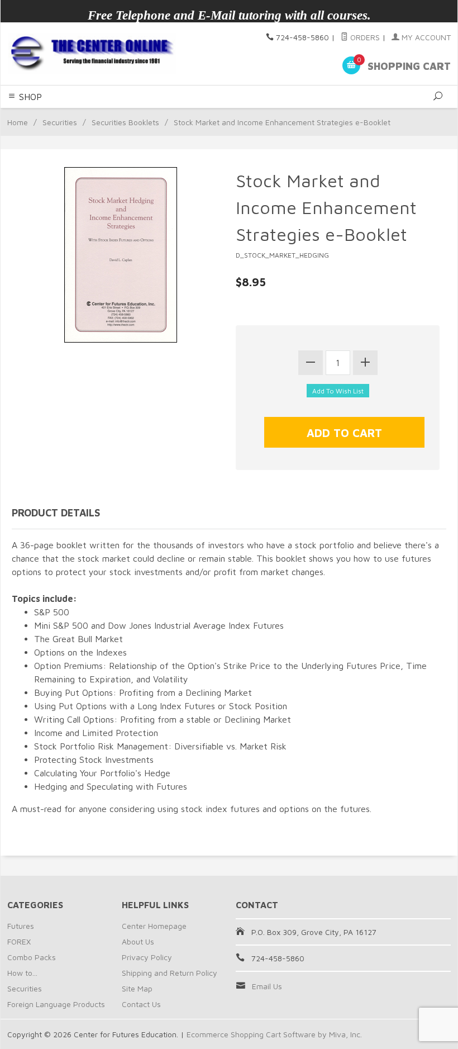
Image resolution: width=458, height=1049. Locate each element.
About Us (138, 941)
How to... (22, 972)
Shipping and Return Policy (169, 972)
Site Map (137, 988)
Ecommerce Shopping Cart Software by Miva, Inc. (274, 1034)
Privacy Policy (147, 957)
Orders (364, 37)
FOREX (19, 941)
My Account (425, 37)
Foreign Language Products (56, 1004)
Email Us (267, 986)
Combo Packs (31, 957)
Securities (59, 122)
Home (17, 122)
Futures (20, 926)
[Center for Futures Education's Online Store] (92, 53)
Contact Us (141, 1004)
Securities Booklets (125, 122)
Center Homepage (154, 926)
